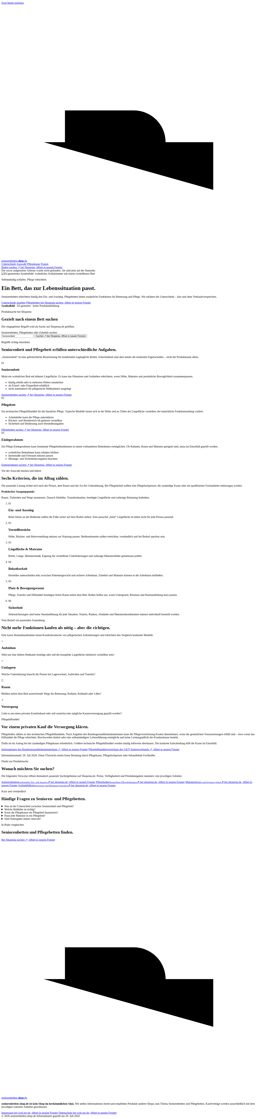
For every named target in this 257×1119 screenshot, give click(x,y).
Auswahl (21, 264)
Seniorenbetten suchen (36, 394)
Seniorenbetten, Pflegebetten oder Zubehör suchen (29, 332)
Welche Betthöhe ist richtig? (19, 809)
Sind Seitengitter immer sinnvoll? (22, 818)
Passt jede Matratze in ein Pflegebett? (24, 815)
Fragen (44, 264)
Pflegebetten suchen (35, 429)
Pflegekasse (33, 264)
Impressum (29, 1112)
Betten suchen (31, 267)
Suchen (60, 336)
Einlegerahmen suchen (36, 464)
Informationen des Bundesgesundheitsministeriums (44, 749)
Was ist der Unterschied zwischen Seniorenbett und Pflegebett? (39, 806)
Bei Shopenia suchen (28, 839)
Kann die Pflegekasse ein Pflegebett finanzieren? (31, 812)
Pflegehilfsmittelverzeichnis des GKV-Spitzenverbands (133, 749)
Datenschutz (88, 1112)
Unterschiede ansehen (13, 302)
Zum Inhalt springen (12, 2)
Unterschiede (8, 264)
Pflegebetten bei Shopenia (58, 302)
